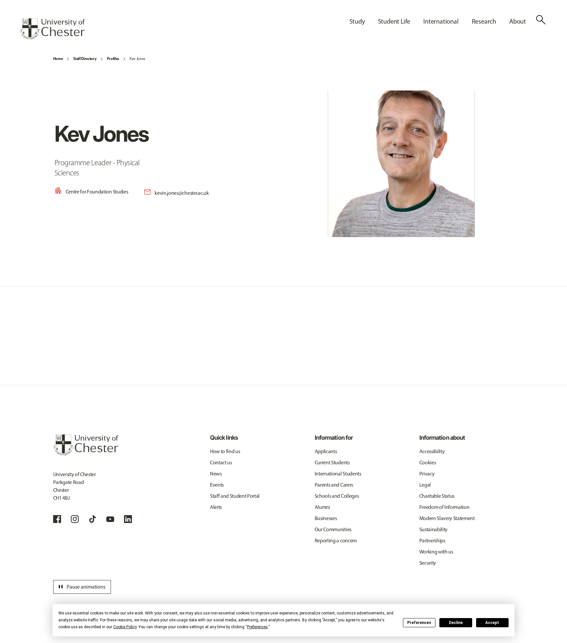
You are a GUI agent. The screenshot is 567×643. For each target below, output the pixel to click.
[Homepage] (52, 28)
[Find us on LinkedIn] (128, 519)
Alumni (322, 507)
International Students (338, 474)
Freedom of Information (444, 507)
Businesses (326, 518)
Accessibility (432, 451)
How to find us (225, 451)
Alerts (216, 507)
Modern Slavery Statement (447, 518)
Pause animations (81, 587)
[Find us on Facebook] (57, 519)
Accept (492, 622)
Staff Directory (84, 58)
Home (58, 58)
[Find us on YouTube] (110, 519)
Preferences (419, 622)
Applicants (326, 451)
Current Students (332, 462)
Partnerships (432, 540)
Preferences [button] (257, 627)
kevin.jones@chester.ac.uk (182, 193)
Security (427, 563)
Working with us (436, 552)
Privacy (427, 474)
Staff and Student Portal (235, 496)
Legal (425, 485)
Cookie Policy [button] (124, 627)
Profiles (113, 58)
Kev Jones (137, 58)
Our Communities (333, 529)
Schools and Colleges (337, 496)
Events (217, 485)
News (216, 474)
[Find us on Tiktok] (92, 519)
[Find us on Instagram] (75, 519)
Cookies (427, 462)
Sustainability (433, 529)
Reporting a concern (336, 540)
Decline (456, 622)
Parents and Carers (334, 485)
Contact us (221, 462)
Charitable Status (437, 496)
